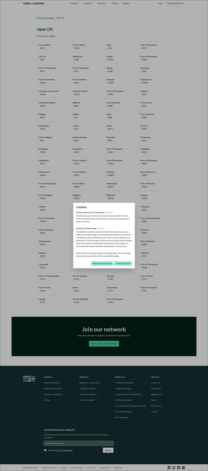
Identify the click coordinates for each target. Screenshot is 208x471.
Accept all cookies (123, 263)
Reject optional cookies (102, 263)
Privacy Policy (96, 253)
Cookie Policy (111, 253)
